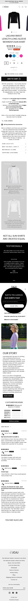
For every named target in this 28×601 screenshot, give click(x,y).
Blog (14, 575)
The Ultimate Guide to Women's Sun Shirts (14, 558)
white (17, 55)
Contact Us (14, 579)
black (6, 55)
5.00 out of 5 (18, 405)
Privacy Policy (14, 572)
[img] (5, 431)
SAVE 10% (14, 306)
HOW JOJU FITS (8, 143)
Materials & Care (9, 149)
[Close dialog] (25, 289)
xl (22, 63)
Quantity (14, 67)
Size (14, 60)
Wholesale (14, 567)
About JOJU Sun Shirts (14, 563)
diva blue (14, 55)
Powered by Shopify (14, 599)
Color (14, 53)
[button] (7, 410)
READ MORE (8, 396)
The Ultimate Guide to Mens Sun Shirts (14, 560)
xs (6, 63)
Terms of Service (14, 570)
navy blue (10, 55)
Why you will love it (10, 146)
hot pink (21, 55)
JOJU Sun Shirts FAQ (14, 565)
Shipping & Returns (10, 152)
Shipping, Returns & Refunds (14, 577)
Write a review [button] (14, 421)
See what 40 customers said (14, 47)
